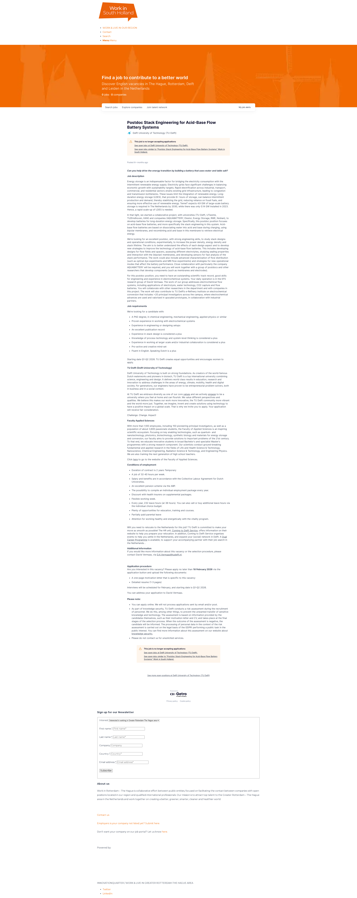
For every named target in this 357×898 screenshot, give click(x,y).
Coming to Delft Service (185, 530)
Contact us (103, 815)
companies (132, 107)
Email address (107, 762)
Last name (105, 737)
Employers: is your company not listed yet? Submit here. (128, 823)
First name (106, 728)
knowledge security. (142, 633)
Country (104, 753)
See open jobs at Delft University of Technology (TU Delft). (161, 145)
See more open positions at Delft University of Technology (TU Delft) (178, 675)
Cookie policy (185, 701)
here (135, 459)
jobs (111, 107)
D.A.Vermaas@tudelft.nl (169, 554)
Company (104, 745)
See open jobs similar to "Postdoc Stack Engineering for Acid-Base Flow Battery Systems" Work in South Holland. (179, 150)
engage (212, 394)
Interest (103, 720)
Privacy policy (172, 701)
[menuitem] (181, 28)
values (186, 394)
